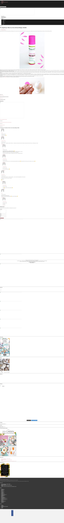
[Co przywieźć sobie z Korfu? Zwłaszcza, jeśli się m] (10, 391)
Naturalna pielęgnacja (3, 16)
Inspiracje (2, 18)
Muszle (2, 460)
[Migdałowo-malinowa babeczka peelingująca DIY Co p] (10, 400)
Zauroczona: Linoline (3, 459)
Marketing (2, 495)
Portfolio (2, 2)
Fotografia (2, 491)
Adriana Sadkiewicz (3, 29)
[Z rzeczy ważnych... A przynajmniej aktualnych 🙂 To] (32, 390)
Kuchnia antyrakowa (3, 494)
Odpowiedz (2, 136)
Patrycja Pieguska (3, 174)
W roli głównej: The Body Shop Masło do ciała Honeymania (5, 122)
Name (0, 213)
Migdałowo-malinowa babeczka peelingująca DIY (6, 485)
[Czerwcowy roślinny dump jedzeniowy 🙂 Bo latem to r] (53, 407)
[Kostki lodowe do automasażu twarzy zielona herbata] (53, 399)
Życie (3, 19)
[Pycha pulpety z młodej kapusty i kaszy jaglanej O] (10, 412)
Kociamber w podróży (3, 140)
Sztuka (2, 500)
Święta (3, 24)
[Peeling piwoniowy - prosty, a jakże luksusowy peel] (32, 411)
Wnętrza (3, 21)
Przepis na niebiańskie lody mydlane (3, 119)
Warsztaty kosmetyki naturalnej (4, 506)
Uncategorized (2, 501)
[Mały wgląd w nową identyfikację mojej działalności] (32, 396)
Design (2, 490)
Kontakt (2, 3)
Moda (2, 496)
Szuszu (2, 132)
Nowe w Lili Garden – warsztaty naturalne (5, 458)
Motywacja (4, 23)
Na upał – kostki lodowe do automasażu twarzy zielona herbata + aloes (8, 486)
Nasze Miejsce (4, 20)
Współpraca (2, 1)
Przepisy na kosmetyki (3, 17)
